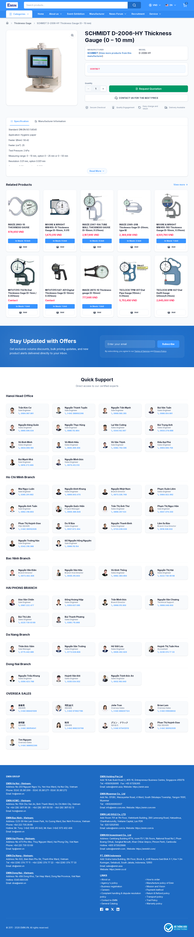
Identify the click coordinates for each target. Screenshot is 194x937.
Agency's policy (109, 883)
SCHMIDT (92, 53)
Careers (105, 889)
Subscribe (168, 344)
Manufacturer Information (52, 121)
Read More (95, 171)
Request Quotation (150, 88)
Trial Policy (152, 900)
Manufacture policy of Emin (160, 883)
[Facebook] (101, 909)
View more (179, 184)
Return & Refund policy (158, 893)
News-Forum (116, 14)
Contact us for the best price (138, 98)
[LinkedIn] (117, 909)
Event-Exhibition (76, 14)
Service (153, 14)
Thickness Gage (22, 23)
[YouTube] (107, 909)
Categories (19, 14)
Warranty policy (154, 903)
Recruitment (138, 14)
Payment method (155, 889)
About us (54, 14)
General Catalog (109, 903)
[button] (42, 68)
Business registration (111, 886)
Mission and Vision (156, 886)
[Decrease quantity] (88, 88)
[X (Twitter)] (112, 909)
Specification (21, 121)
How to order (153, 879)
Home (41, 14)
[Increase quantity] (103, 88)
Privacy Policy (160, 351)
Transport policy (155, 896)
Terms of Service (142, 351)
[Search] (134, 5)
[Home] (7, 23)
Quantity (88, 83)
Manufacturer (96, 14)
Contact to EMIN (109, 900)
